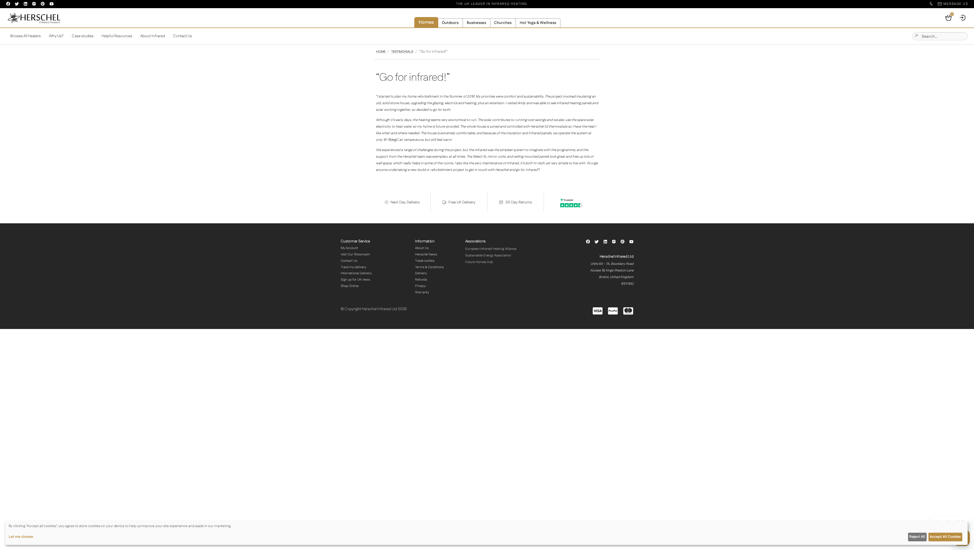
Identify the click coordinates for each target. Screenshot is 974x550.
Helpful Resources (117, 36)
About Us (422, 248)
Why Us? (56, 36)
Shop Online (350, 286)
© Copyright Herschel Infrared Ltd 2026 (374, 309)
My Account (349, 248)
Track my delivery (353, 267)
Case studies (82, 36)
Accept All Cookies (945, 536)
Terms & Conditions (429, 267)
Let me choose (21, 536)
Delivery (421, 273)
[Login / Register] (963, 18)
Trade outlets (424, 260)
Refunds (421, 279)
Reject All (917, 536)
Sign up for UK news (355, 279)
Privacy (420, 286)
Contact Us (182, 36)
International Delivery (356, 273)
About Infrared (152, 36)
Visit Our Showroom (355, 254)
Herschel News (426, 254)
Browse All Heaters (25, 36)
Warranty (422, 292)
